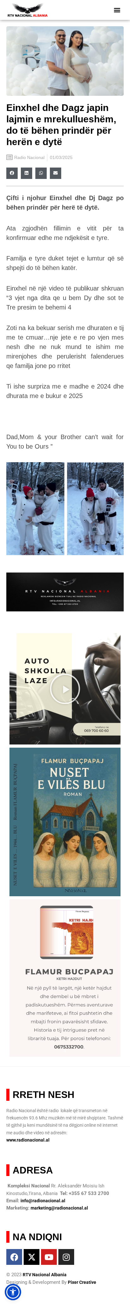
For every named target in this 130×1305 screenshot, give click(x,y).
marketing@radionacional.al (59, 1207)
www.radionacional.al (28, 1140)
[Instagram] (66, 1257)
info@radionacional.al (43, 1200)
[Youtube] (49, 1257)
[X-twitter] (31, 1257)
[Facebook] (14, 1257)
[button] (117, 10)
